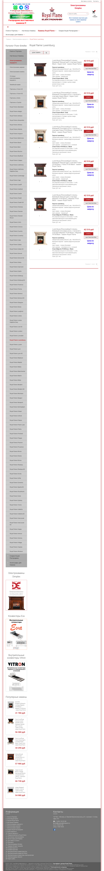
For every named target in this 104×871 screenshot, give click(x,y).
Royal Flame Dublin (16, 271)
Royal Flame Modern (16, 384)
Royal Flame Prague (16, 438)
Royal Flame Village (16, 542)
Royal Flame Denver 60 (17, 258)
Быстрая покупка (91, 68)
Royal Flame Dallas (16, 244)
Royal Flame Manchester (17, 371)
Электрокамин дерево (17, 67)
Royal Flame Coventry (16, 235)
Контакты (96, 1)
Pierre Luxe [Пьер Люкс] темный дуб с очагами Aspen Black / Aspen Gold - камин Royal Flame (20, 742)
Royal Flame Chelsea (16, 207)
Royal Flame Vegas (16, 529)
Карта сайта (11, 859)
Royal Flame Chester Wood (16, 217)
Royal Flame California (16, 165)
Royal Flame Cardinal (16, 189)
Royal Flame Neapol (16, 398)
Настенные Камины (29, 31)
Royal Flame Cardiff (16, 184)
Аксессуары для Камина (14, 35)
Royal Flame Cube (15, 240)
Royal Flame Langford (16, 311)
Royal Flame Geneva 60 (17, 298)
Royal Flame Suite (15, 496)
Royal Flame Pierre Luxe (17, 425)
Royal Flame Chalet (16, 198)
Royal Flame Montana (16, 393)
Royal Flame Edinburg (16, 276)
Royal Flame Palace (16, 420)
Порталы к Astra (15, 98)
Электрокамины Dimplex (15, 844)
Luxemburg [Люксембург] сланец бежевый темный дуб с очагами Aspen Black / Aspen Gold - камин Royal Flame (67, 62)
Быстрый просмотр (40, 78)
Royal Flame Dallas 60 (16, 249)
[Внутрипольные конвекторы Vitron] (16, 676)
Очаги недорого (12, 831)
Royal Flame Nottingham (17, 407)
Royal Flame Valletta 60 (17, 514)
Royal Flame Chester (16, 211)
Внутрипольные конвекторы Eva (17, 851)
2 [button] (41, 81)
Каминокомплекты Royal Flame (17, 835)
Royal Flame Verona (16, 538)
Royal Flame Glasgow (16, 302)
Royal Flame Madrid (16, 362)
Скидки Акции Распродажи (68, 31)
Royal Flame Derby (15, 262)
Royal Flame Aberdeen (17, 107)
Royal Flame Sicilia (15, 474)
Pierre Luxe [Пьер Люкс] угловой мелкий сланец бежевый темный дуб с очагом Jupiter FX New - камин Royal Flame (20, 724)
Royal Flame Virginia (16, 547)
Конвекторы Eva (13, 848)
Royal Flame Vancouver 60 (17, 524)
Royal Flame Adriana (16, 116)
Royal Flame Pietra (15, 429)
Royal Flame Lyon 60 (16, 353)
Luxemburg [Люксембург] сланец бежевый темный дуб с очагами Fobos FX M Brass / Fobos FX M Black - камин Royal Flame (67, 163)
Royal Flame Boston (16, 151)
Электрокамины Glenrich (15, 857)
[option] (41, 69)
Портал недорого (13, 833)
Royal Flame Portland (16, 433)
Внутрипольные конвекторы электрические (21, 855)
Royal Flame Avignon (16, 133)
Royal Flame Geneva (16, 293)
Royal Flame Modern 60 (17, 389)
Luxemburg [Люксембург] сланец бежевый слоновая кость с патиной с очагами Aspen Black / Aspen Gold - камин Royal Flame (66, 95)
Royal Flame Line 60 (16, 327)
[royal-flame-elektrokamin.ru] (52, 13)
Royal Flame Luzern (16, 344)
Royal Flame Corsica (16, 227)
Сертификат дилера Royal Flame (62, 863)
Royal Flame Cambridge (17, 176)
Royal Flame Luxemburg (17, 340)
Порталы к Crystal (15, 102)
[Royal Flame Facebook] (54, 829)
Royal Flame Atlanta (16, 129)
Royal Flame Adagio (16, 111)
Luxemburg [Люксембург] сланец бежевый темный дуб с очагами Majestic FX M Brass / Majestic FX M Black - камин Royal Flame (65, 197)
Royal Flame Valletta (16, 509)
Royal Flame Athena (16, 125)
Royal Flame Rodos (16, 456)
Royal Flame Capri (15, 180)
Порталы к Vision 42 (16, 89)
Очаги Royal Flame (12, 819)
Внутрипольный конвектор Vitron (17, 853)
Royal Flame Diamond (16, 267)
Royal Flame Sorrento (16, 482)
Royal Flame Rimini (16, 451)
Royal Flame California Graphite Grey (16, 170)
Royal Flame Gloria (15, 307)
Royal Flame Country (16, 231)
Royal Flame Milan (15, 380)
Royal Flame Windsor (16, 551)
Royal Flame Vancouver (17, 518)
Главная (8, 39)
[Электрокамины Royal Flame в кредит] (21, 16)
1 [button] (39, 81)
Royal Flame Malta (15, 367)
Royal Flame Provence (17, 447)
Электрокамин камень (17, 71)
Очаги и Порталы (12, 31)
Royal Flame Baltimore (17, 138)
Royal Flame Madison (16, 358)
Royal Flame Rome (15, 460)
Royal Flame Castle (16, 193)
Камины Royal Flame (46, 31)
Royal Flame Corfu (15, 222)
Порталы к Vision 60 (16, 93)
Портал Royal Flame (13, 820)
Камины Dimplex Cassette (15, 846)
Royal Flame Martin (16, 375)
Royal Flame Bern (15, 147)
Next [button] (49, 69)
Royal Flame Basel (15, 142)
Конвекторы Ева (13, 849)
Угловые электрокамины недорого (15, 78)
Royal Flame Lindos (16, 316)
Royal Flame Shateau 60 (17, 469)
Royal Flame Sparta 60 (17, 487)
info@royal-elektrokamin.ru (22, 11)
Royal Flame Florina (16, 289)
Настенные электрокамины (16, 837)
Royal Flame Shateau (16, 465)
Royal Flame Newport (16, 402)
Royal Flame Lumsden (16, 335)
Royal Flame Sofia (15, 478)
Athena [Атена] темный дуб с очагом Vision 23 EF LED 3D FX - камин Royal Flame (20, 757)
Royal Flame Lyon (15, 349)
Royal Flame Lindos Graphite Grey (16, 321)
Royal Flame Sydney (16, 500)
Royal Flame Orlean (16, 411)
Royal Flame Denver (16, 253)
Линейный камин (15, 84)
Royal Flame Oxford (16, 416)
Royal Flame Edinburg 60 (17, 280)
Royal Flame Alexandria (17, 120)
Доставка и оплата (86, 1)
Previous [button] (32, 69)
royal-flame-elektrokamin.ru (20, 863)
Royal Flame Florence (16, 284)
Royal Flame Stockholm (17, 491)
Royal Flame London (16, 331)
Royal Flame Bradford (16, 156)
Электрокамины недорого (20, 39)
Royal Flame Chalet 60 (17, 202)
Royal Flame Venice (16, 533)
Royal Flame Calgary (16, 160)
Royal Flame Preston (16, 442)
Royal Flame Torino (16, 505)
